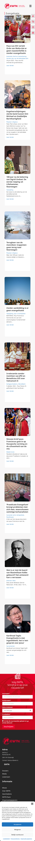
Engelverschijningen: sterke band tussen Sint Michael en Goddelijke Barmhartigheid (17, 115)
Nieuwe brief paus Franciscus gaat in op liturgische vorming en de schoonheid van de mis (16, 444)
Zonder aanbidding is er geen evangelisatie (17, 309)
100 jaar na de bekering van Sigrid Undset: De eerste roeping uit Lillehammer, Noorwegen (17, 182)
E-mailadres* (6, 714)
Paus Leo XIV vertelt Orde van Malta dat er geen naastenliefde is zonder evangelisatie (16, 49)
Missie (4, 788)
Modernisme (10, 452)
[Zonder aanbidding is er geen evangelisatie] (17, 291)
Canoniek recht (11, 515)
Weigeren (17, 829)
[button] (32, 804)
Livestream (6, 777)
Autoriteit (9, 56)
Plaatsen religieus (12, 122)
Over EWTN (6, 791)
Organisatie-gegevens (26, 839)
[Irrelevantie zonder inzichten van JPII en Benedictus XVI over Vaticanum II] (17, 356)
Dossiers (5, 771)
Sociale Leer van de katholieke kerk (17, 58)
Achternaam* (6, 700)
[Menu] (30, 6)
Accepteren (17, 824)
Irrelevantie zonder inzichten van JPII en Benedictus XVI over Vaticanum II (15, 377)
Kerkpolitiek (20, 515)
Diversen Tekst (10, 580)
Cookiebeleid (6, 839)
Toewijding (9, 190)
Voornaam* (6, 693)
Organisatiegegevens (9, 800)
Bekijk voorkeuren (17, 835)
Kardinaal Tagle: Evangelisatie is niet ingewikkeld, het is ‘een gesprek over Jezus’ (17, 639)
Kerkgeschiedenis (12, 384)
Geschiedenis (7, 794)
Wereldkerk (21, 384)
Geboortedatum (7, 707)
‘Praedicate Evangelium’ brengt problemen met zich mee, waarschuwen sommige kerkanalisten (17, 508)
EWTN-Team (6, 797)
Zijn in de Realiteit (19, 313)
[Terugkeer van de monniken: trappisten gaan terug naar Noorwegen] (17, 225)
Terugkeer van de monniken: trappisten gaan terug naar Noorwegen (16, 246)
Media (4, 774)
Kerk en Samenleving (19, 56)
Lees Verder (10, 65)
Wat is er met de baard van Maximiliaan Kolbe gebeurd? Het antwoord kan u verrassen (17, 574)
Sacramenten (10, 646)
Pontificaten (10, 517)
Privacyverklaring (15, 839)
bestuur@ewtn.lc (13, 760)
